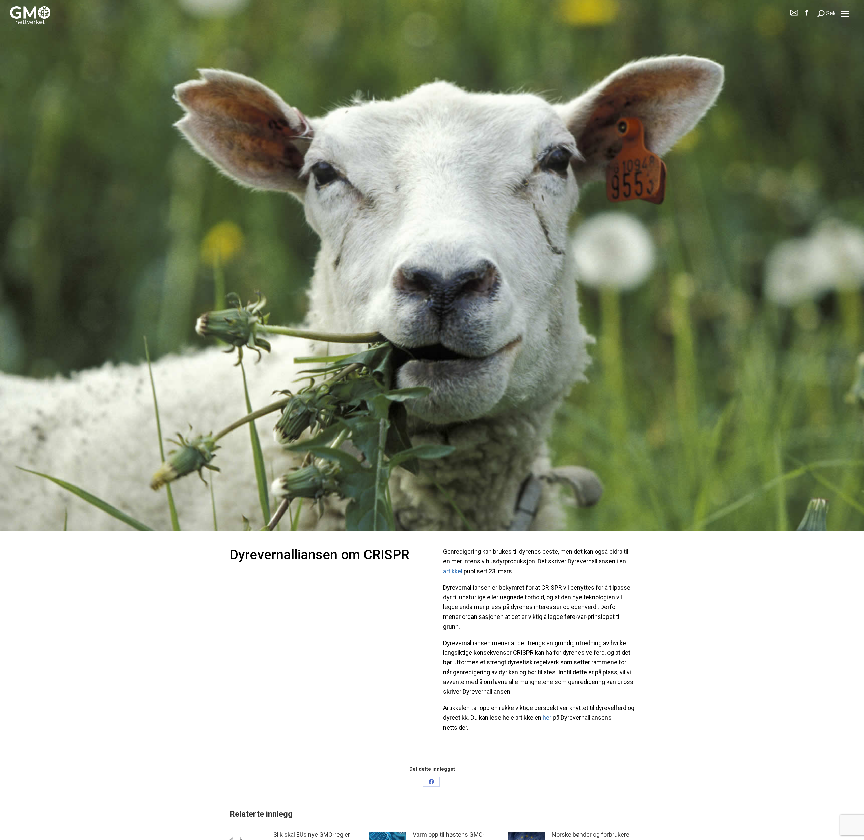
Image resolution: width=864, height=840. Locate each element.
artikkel (452, 571)
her (547, 717)
